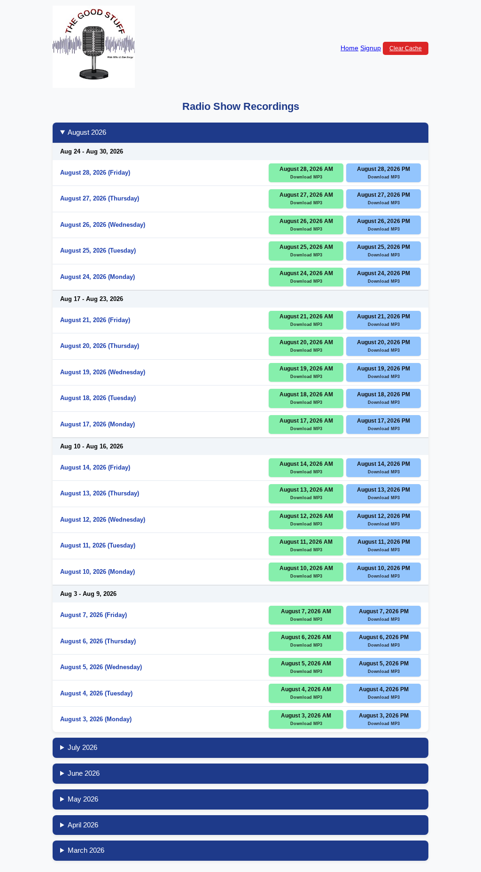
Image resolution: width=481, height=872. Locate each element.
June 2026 (84, 773)
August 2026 (87, 132)
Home (349, 48)
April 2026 (83, 825)
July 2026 (82, 747)
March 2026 (86, 850)
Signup (370, 48)
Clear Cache (405, 48)
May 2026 (83, 799)
